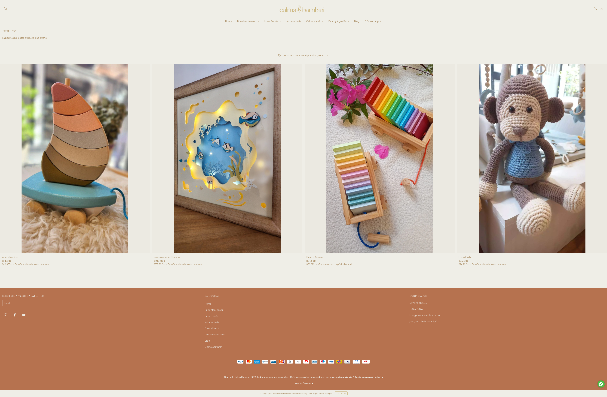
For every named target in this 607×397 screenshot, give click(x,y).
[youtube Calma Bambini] (24, 314)
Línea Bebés (271, 21)
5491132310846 (418, 302)
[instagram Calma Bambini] (5, 314)
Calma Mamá (313, 21)
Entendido (341, 393)
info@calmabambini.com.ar (425, 315)
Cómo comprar (373, 21)
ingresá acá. (345, 377)
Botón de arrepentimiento (369, 377)
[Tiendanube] (303, 383)
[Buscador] (5, 8)
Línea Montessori (247, 21)
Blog (356, 21)
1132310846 (416, 308)
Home (228, 21)
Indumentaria (294, 21)
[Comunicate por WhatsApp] (601, 384)
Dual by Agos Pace (338, 21)
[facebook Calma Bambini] (15, 314)
